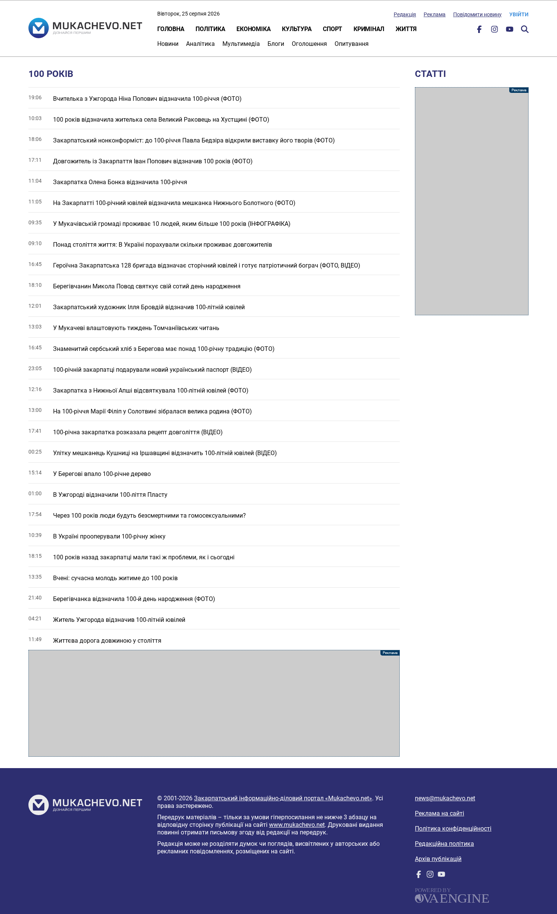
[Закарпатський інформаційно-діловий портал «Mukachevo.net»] (85, 29)
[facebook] (479, 30)
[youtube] (509, 30)
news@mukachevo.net (445, 798)
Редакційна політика (444, 843)
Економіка (253, 29)
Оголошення (309, 43)
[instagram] (494, 30)
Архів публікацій (438, 858)
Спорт (332, 29)
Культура (296, 29)
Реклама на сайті (439, 813)
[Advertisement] (214, 703)
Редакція (405, 14)
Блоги (276, 43)
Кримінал (369, 29)
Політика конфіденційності (453, 828)
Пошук (525, 29)
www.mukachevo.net (297, 824)
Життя (406, 29)
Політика (210, 29)
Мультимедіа (241, 43)
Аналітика (200, 43)
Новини (167, 43)
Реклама (435, 14)
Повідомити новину (477, 14)
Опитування (352, 43)
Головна (170, 29)
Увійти (519, 14)
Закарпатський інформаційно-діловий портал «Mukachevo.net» (283, 798)
